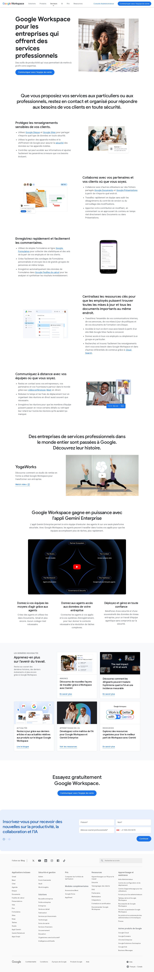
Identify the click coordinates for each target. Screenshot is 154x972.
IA (62, 4)
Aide (87, 962)
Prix (68, 4)
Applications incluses (21, 872)
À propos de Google (59, 962)
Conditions (44, 962)
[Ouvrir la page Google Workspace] (14, 3)
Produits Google (76, 962)
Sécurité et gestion (47, 872)
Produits (43, 4)
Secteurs (53, 4)
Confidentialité (30, 962)
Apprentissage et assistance (126, 873)
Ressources (78, 4)
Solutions (32, 4)
